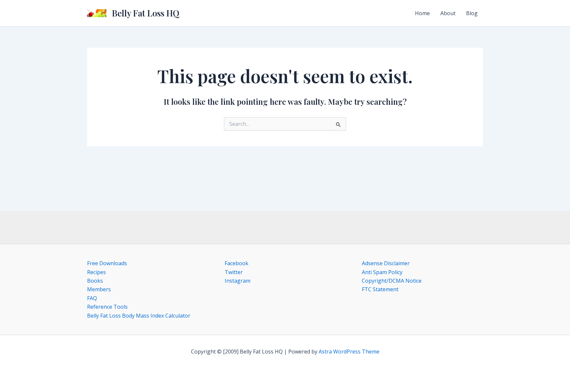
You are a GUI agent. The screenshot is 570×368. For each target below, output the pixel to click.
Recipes (96, 272)
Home (422, 13)
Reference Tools (107, 306)
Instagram (237, 280)
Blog (472, 13)
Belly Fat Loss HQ (145, 13)
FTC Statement (380, 289)
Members (99, 289)
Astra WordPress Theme (349, 351)
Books (95, 280)
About (448, 13)
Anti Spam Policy (382, 272)
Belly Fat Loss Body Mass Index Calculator (138, 315)
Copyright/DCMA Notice (392, 280)
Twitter (234, 272)
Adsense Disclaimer (386, 263)
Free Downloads (107, 263)
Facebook (236, 263)
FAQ (92, 298)
